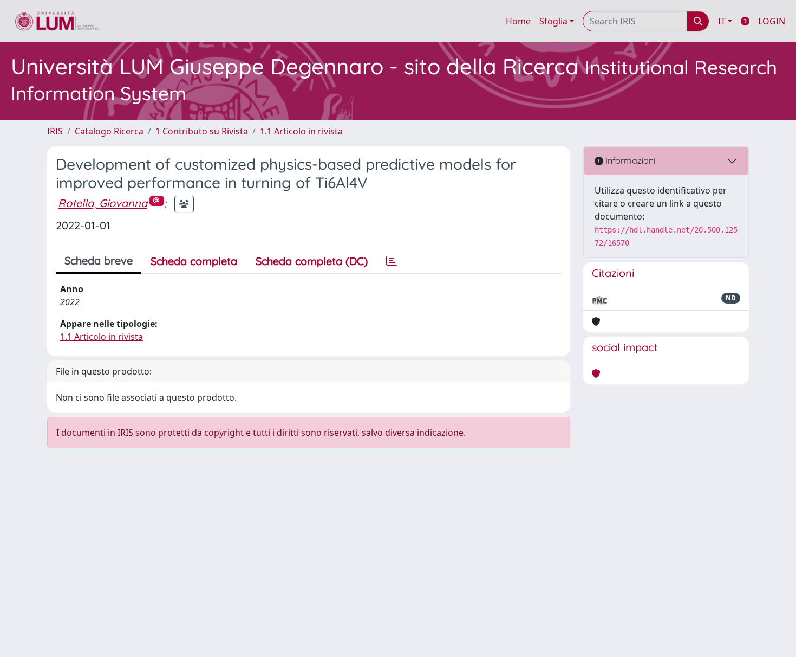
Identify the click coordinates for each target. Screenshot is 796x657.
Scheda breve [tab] (98, 260)
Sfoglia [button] (553, 21)
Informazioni (629, 160)
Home (518, 21)
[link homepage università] (57, 21)
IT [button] (722, 21)
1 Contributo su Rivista (201, 131)
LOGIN (771, 21)
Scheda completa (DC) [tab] (312, 261)
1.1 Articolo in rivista (301, 131)
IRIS (55, 131)
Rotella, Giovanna (102, 203)
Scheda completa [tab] (194, 261)
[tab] (391, 261)
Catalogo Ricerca (109, 131)
